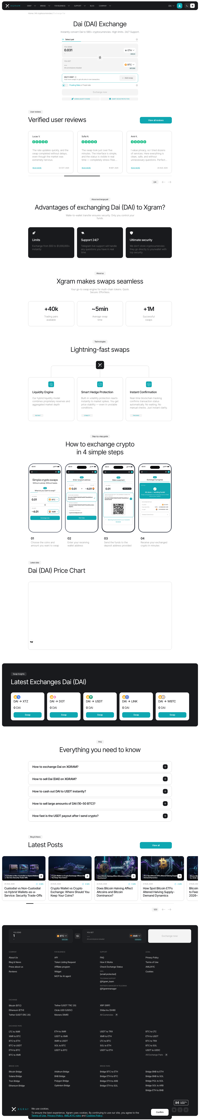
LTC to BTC (105, 1040)
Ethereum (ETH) (16, 1010)
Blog (92, 6)
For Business (60, 6)
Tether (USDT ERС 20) (19, 1014)
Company (103, 6)
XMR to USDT (61, 1040)
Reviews (13, 971)
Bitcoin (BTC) (15, 1005)
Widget (57, 971)
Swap (29, 6)
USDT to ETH (106, 1050)
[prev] (163, 182)
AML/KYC (150, 966)
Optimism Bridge (62, 1085)
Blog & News (15, 962)
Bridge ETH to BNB (155, 1090)
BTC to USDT (15, 1045)
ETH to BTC (14, 1050)
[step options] (137, 39)
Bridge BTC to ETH (109, 1071)
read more (37, 168)
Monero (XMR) (61, 1014)
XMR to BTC (15, 1036)
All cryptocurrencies (43, 13)
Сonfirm (160, 1112)
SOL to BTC (60, 1045)
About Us (13, 957)
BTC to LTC (151, 1031)
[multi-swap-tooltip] (75, 77)
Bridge (43, 6)
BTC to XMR (15, 1055)
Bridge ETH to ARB (109, 1081)
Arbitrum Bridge (61, 1071)
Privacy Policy (152, 957)
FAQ (102, 957)
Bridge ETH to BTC (109, 1076)
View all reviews (156, 120)
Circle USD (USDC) (63, 1010)
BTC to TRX (151, 1040)
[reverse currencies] (100, 57)
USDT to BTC (60, 1050)
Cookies (149, 971)
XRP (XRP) (105, 1005)
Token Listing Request (65, 962)
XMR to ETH (106, 1036)
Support (77, 6)
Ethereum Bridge (17, 1085)
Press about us (16, 966)
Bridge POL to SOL (154, 1080)
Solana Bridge (15, 1076)
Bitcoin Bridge (15, 1071)
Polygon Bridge (61, 1080)
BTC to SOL (151, 1045)
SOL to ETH (105, 1045)
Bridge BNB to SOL (155, 1076)
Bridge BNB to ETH (155, 1071)
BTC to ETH (14, 1040)
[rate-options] (137, 85)
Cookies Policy (94, 1115)
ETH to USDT (152, 1036)
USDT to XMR (61, 1036)
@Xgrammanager (108, 988)
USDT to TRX (106, 1031)
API (56, 957)
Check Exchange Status (111, 966)
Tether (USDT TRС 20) (65, 1005)
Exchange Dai (59, 13)
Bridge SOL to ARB (155, 1085)
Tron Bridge (14, 1081)
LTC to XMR (14, 1031)
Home (30, 13)
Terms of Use (152, 962)
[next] (169, 182)
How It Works (106, 962)
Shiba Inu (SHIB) (108, 1010)
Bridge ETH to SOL (109, 1085)
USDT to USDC (153, 1050)
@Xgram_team (107, 981)
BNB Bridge (59, 1076)
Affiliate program (62, 966)
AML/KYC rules (72, 1115)
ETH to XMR (60, 1031)
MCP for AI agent (62, 976)
